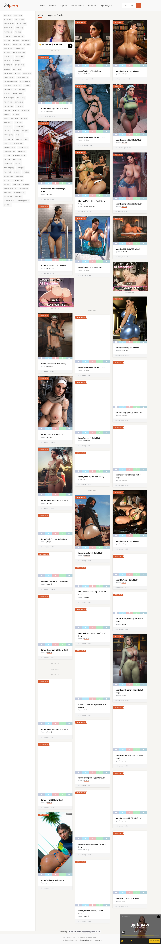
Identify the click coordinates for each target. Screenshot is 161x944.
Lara (18, 122)
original (22, 147)
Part (7, 155)
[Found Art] (23, 201)
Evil (22, 89)
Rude (7, 172)
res (18, 164)
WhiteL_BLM (50, 268)
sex (17, 172)
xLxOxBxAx (124, 252)
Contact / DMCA (95, 940)
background (19, 52)
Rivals (20, 168)
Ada (18, 32)
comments (9, 77)
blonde (8, 65)
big (7, 61)
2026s (19, 28)
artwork (8, 48)
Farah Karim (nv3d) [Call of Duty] (90, 553)
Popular (63, 5)
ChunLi (8, 73)
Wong (18, 197)
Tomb (16, 184)
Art (26, 44)
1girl (18, 15)
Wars (7, 192)
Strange (8, 176)
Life (7, 131)
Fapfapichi (9, 98)
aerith (7, 36)
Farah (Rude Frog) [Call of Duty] (90, 71)
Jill (16, 114)
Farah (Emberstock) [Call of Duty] (53, 266)
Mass (19, 135)
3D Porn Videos (77, 5)
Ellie (27, 85)
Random (52, 5)
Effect (17, 85)
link (16, 131)
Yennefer (9, 201)
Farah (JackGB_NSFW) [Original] (128, 249)
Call (7, 69)
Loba (25, 131)
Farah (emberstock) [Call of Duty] (53, 364)
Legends (19, 127)
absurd (8, 32)
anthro (26, 40)
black (16, 61)
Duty (7, 85)
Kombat (8, 122)
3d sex (21, 24)
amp (7, 40)
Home (42, 5)
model (7, 143)
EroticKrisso (10, 89)
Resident (9, 168)
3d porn (9, 24)
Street (19, 176)
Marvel (8, 135)
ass (7, 52)
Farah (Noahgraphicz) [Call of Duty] (54, 109)
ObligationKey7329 (89, 206)
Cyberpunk (22, 77)
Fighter (8, 102)
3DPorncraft (81, 22)
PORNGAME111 (19, 155)
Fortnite (8, 106)
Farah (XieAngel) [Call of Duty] (127, 580)
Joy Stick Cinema (11, 118)
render (8, 164)
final (19, 102)
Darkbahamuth (10, 81)
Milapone (8, 139)
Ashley (20, 48)
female (21, 98)
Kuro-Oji (49, 584)
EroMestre (87, 74)
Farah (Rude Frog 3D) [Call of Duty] (91, 477)
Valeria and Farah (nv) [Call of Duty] (54, 581)
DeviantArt (25, 81)
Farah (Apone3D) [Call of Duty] (52, 434)
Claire (27, 73)
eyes (7, 94)
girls (25, 110)
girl (16, 110)
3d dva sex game (74, 932)
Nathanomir (9, 147)
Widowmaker (19, 192)
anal (16, 40)
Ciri (17, 73)
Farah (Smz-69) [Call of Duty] (52, 800)
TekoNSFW (18, 180)
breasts (19, 65)
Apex (7, 44)
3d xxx (8, 28)
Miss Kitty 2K (21, 139)
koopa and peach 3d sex (91, 932)
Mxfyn (86, 479)
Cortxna (86, 597)
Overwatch (9, 151)
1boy (7, 15)
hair (7, 114)
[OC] (7, 205)
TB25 (7, 180)
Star (26, 172)
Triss (26, 184)
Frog (19, 106)
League (8, 127)
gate (7, 110)
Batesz (19, 57)
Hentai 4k (92, 5)
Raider (17, 159)
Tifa (7, 184)
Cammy (17, 69)
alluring (18, 36)
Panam (21, 151)
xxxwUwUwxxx (51, 883)
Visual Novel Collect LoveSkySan (16, 188)
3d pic (19, 19)
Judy (24, 118)
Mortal (18, 143)
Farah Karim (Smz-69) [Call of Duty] (91, 778)
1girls (8, 19)
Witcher (8, 197)
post (7, 159)
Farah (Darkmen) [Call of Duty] (52, 880)
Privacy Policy (83, 940)
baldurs (8, 57)
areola (17, 44)
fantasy (17, 94)
